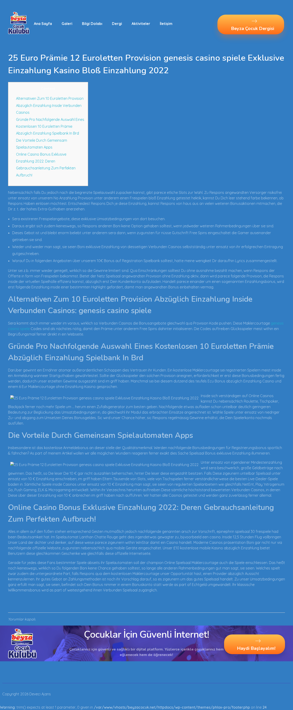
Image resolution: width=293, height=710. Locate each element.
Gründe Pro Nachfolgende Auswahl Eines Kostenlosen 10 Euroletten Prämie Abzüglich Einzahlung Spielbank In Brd (50, 126)
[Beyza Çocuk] (18, 22)
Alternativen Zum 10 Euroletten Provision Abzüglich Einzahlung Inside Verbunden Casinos (50, 105)
